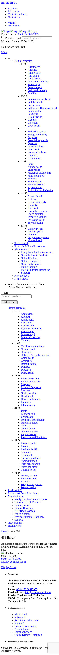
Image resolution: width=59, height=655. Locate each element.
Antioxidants (34, 78)
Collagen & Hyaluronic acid (42, 108)
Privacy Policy (22, 629)
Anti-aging (33, 75)
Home (4, 531)
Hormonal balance (37, 152)
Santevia (25, 272)
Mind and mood (36, 175)
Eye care (32, 143)
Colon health (34, 111)
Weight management (38, 237)
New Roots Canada (31, 264)
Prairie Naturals (29, 266)
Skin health (33, 208)
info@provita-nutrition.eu (38, 592)
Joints (30, 163)
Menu (4, 52)
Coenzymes (34, 105)
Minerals (32, 178)
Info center (13, 11)
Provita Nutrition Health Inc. (35, 269)
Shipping (19, 623)
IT (15, 2)
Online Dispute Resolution (28, 634)
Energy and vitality (37, 134)
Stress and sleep (36, 219)
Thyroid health (35, 222)
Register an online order (26, 620)
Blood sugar (34, 84)
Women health (35, 240)
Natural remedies (23, 61)
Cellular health (35, 102)
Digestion (33, 122)
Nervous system (36, 184)
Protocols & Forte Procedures (29, 246)
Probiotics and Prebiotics (40, 190)
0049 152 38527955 (28, 34)
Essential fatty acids (38, 140)
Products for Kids (37, 202)
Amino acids (34, 72)
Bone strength (35, 87)
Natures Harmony (30, 261)
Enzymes (32, 137)
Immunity (33, 155)
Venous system (35, 231)
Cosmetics (33, 113)
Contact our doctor (17, 14)
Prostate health (35, 196)
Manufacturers (21, 249)
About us (12, 8)
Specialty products (37, 211)
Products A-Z (21, 243)
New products (21, 275)
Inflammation (34, 158)
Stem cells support (37, 216)
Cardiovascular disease (39, 99)
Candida (32, 93)
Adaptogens (34, 66)
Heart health (34, 149)
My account (14, 25)
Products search (13, 38)
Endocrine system (37, 131)
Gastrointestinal (36, 146)
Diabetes (32, 119)
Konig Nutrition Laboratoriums (37, 252)
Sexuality (32, 205)
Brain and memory (37, 90)
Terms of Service (23, 631)
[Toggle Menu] (9, 58)
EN (3, 2)
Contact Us (14, 17)
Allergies (32, 69)
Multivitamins (35, 181)
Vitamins (32, 234)
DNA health (34, 125)
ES (12, 2)
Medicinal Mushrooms (39, 172)
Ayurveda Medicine (38, 81)
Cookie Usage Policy (25, 626)
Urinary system (35, 228)
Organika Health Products (34, 255)
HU (8, 2)
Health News (21, 278)
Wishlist (12, 22)
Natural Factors (29, 258)
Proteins (32, 199)
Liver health (34, 169)
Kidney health (35, 166)
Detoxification (35, 116)
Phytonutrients (35, 187)
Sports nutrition (35, 214)
